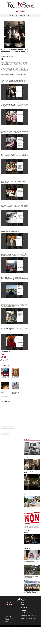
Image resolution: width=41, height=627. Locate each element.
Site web (2, 425)
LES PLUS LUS (8, 17)
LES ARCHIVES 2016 (8, 619)
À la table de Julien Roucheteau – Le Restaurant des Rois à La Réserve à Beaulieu (15, 392)
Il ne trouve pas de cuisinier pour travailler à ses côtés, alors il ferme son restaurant (31, 509)
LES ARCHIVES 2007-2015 (9, 618)
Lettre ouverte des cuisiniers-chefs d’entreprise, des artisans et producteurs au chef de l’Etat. (31, 592)
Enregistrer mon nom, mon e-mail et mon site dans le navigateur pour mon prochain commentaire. (13, 431)
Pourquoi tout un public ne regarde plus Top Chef (31, 561)
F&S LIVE (28, 15)
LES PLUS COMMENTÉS (15, 17)
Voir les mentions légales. (25, 626)
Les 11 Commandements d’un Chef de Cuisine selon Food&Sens (15, 377)
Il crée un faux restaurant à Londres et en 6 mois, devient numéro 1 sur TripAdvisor (31, 577)
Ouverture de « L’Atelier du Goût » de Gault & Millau (5, 391)
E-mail (2, 421)
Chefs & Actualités (11, 56)
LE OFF (16, 15)
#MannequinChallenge (13, 329)
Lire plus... (25, 620)
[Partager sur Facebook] (2, 358)
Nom (2, 418)
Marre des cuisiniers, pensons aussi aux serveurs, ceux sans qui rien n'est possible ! (31, 456)
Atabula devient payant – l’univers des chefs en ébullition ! (5, 377)
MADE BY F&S (11, 15)
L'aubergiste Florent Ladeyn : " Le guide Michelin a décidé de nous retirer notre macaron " (31, 545)
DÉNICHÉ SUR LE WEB (22, 15)
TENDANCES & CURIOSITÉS (25, 609)
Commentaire (3, 406)
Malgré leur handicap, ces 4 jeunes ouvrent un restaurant (31, 472)
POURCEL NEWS (23, 610)
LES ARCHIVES (23, 17)
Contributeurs (30, 17)
